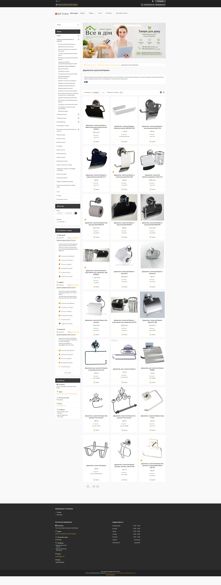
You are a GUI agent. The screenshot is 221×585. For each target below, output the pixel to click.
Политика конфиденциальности (128, 573)
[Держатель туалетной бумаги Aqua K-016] (152, 400)
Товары (91, 13)
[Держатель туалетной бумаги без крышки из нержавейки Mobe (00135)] (152, 448)
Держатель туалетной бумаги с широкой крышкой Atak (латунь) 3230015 (96, 127)
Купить (97, 141)
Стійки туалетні (61, 157)
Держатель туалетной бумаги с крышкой (124, 272)
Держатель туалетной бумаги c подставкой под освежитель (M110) (124, 321)
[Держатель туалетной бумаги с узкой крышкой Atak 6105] (152, 110)
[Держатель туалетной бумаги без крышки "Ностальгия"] (96, 400)
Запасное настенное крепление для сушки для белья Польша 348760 (68, 244)
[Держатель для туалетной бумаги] (124, 352)
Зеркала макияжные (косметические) (64, 77)
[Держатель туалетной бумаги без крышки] (96, 305)
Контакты (109, 13)
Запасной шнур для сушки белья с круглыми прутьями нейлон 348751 (68, 297)
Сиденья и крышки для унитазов (67, 97)
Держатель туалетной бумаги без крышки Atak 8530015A (96, 224)
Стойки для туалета (63, 71)
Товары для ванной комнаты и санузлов (108, 65)
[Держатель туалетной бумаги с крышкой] (124, 255)
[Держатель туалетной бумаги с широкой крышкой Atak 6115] (96, 159)
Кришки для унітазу (62, 161)
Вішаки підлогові (61, 153)
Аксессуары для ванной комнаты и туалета (66, 130)
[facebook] (85, 82)
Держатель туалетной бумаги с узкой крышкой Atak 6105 (152, 127)
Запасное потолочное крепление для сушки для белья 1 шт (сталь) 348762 (68, 293)
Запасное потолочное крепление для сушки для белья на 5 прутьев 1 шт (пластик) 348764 (68, 340)
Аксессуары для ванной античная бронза (67, 101)
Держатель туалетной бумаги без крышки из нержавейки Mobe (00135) (152, 465)
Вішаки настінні (61, 142)
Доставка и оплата (121, 13)
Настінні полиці (61, 138)
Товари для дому (61, 118)
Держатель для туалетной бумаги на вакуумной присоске (96, 369)
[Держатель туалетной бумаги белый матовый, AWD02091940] (124, 110)
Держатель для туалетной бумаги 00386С (152, 369)
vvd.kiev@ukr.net (61, 405)
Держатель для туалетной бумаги (124, 369)
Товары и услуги (91, 65)
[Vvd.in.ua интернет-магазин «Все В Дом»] (62, 13)
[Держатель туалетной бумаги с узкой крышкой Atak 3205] (124, 159)
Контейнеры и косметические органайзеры (66, 107)
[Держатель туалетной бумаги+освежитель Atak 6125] (152, 159)
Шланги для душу (62, 174)
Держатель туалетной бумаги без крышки (96, 321)
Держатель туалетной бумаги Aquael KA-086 (152, 321)
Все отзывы (68, 372)
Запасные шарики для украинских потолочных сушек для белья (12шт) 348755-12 (68, 249)
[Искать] (78, 25)
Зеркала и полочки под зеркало (67, 80)
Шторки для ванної (62, 177)
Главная (82, 13)
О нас (100, 13)
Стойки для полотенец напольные (68, 104)
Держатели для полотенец (66, 46)
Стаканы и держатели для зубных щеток (67, 54)
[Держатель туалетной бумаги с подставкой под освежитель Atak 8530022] (96, 255)
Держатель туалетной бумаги (96, 465)
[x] (87, 82)
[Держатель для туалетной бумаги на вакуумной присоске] (96, 352)
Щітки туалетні (61, 150)
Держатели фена (63, 111)
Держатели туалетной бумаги (66, 66)
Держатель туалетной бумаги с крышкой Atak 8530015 (124, 224)
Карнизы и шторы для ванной (66, 83)
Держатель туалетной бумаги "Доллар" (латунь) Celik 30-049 (124, 465)
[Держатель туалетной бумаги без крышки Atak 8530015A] (96, 207)
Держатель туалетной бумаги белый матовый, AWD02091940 (124, 127)
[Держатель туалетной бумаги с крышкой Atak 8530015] (124, 207)
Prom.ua (118, 571)
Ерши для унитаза (63, 68)
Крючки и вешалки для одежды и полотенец (67, 50)
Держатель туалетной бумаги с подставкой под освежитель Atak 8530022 (96, 272)
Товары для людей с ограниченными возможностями (67, 62)
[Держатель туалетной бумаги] (96, 448)
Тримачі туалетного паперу (64, 165)
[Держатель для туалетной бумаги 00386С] (152, 352)
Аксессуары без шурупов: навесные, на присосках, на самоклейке (68, 94)
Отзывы (59, 195)
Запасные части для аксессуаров (67, 91)
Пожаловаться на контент (112, 573)
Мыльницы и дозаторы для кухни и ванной (68, 58)
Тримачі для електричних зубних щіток (66, 186)
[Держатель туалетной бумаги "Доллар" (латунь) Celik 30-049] (124, 448)
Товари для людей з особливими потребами (66, 169)
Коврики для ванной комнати (66, 85)
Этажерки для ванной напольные (67, 74)
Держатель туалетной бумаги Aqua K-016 (152, 417)
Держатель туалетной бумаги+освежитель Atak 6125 (152, 176)
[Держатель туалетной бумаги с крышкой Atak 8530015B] (152, 207)
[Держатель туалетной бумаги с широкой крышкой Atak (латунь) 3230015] (96, 110)
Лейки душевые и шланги (65, 88)
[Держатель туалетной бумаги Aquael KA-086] (152, 305)
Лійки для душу (61, 135)
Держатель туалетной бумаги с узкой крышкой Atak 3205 (124, 176)
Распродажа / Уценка (63, 125)
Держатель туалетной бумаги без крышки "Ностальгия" (96, 417)
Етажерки (59, 146)
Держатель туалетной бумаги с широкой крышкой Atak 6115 (96, 176)
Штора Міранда (61, 122)
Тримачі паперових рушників (65, 181)
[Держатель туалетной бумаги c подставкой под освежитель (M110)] (124, 305)
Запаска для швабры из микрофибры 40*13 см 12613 (66, 344)
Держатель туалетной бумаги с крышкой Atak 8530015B (152, 224)
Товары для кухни (62, 114)
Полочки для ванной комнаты (66, 44)
